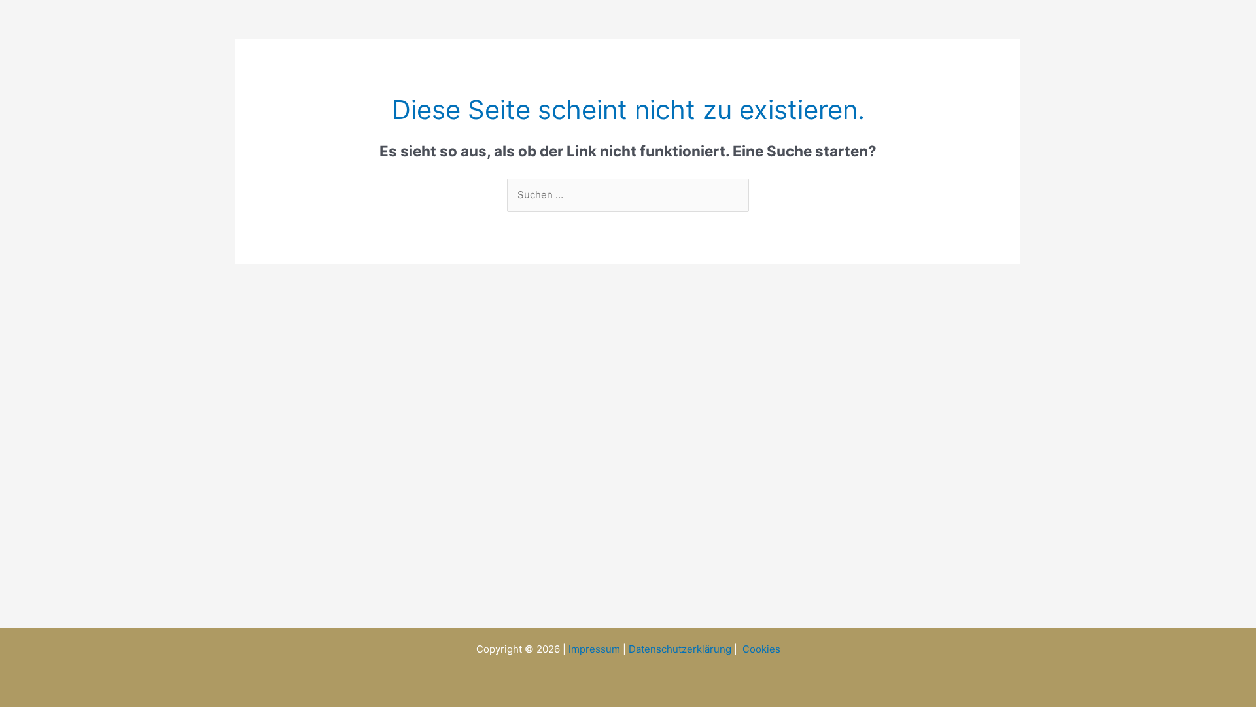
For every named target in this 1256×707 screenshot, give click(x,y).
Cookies (761, 649)
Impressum (594, 649)
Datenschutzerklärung (680, 649)
